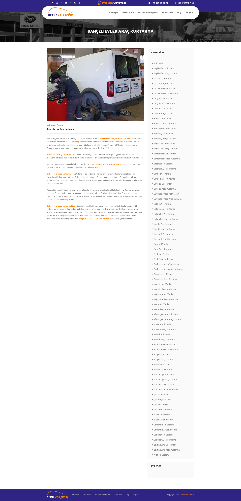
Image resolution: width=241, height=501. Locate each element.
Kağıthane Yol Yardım (164, 294)
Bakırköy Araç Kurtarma (165, 139)
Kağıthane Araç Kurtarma (166, 299)
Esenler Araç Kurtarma (164, 229)
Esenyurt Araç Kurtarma (165, 239)
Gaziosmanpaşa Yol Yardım (166, 264)
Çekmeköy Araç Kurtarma (166, 219)
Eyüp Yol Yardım (161, 244)
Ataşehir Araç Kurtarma (165, 104)
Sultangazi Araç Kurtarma (166, 390)
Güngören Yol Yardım (164, 274)
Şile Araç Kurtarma (162, 400)
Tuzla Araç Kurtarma (163, 420)
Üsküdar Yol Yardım (163, 435)
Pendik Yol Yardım (162, 334)
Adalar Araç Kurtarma (164, 83)
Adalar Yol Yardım (162, 78)
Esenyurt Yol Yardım (163, 234)
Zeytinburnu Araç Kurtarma (167, 450)
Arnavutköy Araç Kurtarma (166, 93)
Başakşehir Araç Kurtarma (166, 149)
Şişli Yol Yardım (161, 405)
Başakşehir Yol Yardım (164, 144)
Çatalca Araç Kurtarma (164, 209)
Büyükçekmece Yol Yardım (166, 194)
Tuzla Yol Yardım (162, 415)
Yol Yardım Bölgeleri (148, 12)
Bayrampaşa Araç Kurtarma (167, 159)
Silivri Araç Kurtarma (163, 370)
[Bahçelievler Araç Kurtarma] (95, 84)
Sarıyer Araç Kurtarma (164, 359)
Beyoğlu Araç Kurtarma (165, 189)
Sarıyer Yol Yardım (162, 354)
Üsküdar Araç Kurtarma (165, 440)
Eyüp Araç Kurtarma (163, 249)
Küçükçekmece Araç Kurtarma (168, 319)
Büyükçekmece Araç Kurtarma (168, 199)
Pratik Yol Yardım (187, 494)
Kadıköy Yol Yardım (163, 284)
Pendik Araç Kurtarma (164, 339)
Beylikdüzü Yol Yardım (164, 68)
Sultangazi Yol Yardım (164, 385)
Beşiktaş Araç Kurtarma (165, 169)
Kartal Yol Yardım (162, 304)
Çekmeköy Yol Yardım (164, 214)
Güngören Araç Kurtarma (165, 279)
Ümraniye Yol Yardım (164, 425)
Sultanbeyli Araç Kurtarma (166, 380)
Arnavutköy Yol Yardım (164, 88)
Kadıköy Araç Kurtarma (165, 289)
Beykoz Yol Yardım (162, 174)
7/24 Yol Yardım (161, 455)
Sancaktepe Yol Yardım (164, 344)
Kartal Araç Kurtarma (164, 309)
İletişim (189, 12)
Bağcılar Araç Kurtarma (165, 124)
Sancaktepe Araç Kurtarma (166, 349)
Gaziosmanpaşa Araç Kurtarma (168, 269)
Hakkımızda (128, 12)
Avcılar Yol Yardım (162, 109)
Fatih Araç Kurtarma (163, 259)
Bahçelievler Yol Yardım (165, 129)
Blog (179, 12)
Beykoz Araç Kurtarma (164, 179)
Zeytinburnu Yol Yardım (165, 445)
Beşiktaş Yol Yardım (163, 164)
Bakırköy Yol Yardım (163, 134)
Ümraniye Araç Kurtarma (165, 430)
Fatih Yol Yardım (161, 254)
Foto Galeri (167, 12)
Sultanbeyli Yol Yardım (164, 375)
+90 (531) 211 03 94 (160, 3)
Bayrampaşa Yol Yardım (165, 154)
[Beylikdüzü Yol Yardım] (61, 12)
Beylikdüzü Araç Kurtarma (166, 73)
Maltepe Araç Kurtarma (165, 329)
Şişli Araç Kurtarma (163, 410)
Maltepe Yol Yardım (163, 324)
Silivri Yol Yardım (161, 364)
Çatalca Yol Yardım (162, 204)
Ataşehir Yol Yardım (163, 99)
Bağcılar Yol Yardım (163, 119)
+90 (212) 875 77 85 (186, 3)
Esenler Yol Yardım (162, 224)
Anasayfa (113, 12)
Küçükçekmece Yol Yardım (166, 314)
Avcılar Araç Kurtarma (164, 114)
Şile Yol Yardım (161, 395)
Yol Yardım (159, 63)
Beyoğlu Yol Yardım (163, 184)
